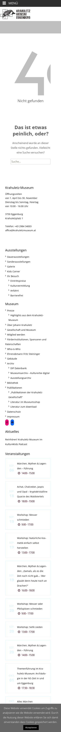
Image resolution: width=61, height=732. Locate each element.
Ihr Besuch (13, 276)
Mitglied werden (16, 334)
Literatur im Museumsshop (25, 402)
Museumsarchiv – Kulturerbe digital (30, 373)
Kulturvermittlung (20, 285)
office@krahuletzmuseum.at (20, 230)
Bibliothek (12, 382)
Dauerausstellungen (18, 256)
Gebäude (12, 358)
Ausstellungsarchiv (20, 377)
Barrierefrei (16, 295)
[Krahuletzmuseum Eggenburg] (15, 13)
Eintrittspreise (18, 280)
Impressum (13, 416)
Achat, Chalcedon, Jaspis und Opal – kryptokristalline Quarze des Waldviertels (32, 491)
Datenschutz (14, 411)
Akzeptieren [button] (31, 727)
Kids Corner (13, 271)
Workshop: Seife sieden (30, 627)
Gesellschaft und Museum (21, 329)
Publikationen (14, 387)
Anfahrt (14, 290)
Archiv (10, 363)
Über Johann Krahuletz (19, 325)
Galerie (11, 266)
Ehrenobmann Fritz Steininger (23, 353)
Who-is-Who (13, 349)
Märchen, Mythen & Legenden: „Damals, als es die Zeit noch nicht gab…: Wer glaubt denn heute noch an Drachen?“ (32, 576)
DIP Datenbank (18, 368)
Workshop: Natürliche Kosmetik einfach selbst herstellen (31, 542)
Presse (10, 310)
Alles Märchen (25, 701)
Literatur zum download (23, 406)
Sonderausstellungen (18, 261)
